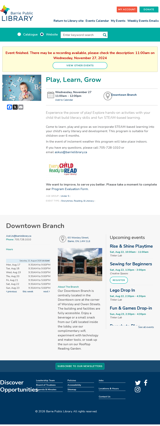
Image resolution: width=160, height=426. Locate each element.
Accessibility (74, 384)
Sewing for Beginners (131, 264)
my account (127, 9)
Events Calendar (97, 21)
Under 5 (65, 196)
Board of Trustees (45, 384)
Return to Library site (69, 21)
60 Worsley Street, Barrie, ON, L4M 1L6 (79, 239)
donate (149, 9)
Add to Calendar (64, 100)
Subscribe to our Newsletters (80, 366)
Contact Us (104, 396)
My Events (118, 21)
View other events (80, 65)
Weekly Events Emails (143, 21)
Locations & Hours (109, 388)
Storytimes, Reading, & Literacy (77, 200)
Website (52, 34)
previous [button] (12, 291)
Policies (72, 380)
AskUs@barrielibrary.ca (18, 236)
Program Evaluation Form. (70, 189)
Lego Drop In (122, 290)
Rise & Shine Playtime (131, 246)
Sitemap (72, 389)
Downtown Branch (124, 95)
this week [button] (28, 291)
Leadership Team (45, 380)
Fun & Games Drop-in (131, 308)
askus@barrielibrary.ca (71, 152)
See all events (146, 327)
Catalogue (30, 34)
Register (119, 280)
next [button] (46, 291)
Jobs (101, 380)
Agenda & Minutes (46, 389)
